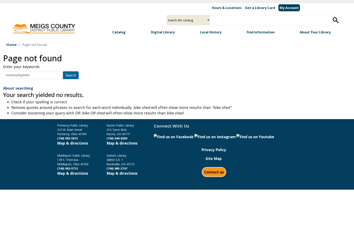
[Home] (43, 28)
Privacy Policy (213, 149)
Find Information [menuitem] (261, 32)
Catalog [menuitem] (119, 32)
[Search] (335, 20)
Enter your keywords (21, 66)
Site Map (213, 158)
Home (11, 44)
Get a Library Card (260, 8)
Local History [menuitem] (210, 32)
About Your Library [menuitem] (315, 32)
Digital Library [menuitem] (163, 32)
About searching (18, 88)
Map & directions (72, 143)
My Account (289, 8)
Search (71, 75)
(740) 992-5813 (67, 138)
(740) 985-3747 (117, 168)
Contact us (214, 172)
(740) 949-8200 (117, 138)
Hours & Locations (227, 8)
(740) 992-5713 (67, 168)
